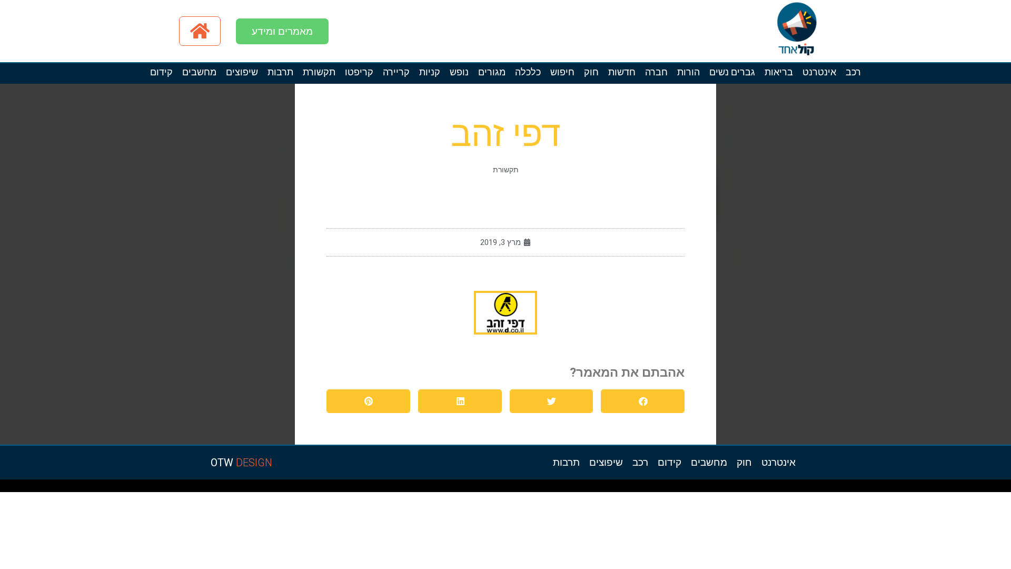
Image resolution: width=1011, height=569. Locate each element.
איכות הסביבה (836, 488)
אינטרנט (819, 71)
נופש (459, 71)
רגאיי (819, 488)
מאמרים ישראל (864, 488)
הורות (688, 71)
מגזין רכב (980, 488)
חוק (591, 71)
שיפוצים (242, 71)
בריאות (779, 71)
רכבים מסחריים (725, 488)
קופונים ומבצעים (991, 488)
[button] (643, 401)
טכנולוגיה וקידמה (901, 488)
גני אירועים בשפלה (887, 488)
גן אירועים (764, 488)
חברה (656, 71)
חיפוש (562, 71)
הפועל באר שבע (1005, 488)
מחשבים (199, 71)
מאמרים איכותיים (959, 488)
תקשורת (319, 71)
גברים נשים (732, 71)
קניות (429, 71)
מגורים (492, 71)
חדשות (622, 71)
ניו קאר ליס (745, 488)
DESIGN (241, 462)
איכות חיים (971, 488)
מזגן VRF (736, 488)
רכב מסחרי (853, 488)
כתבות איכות (922, 488)
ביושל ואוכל (946, 488)
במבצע (826, 488)
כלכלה (528, 71)
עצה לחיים (794, 488)
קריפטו (359, 71)
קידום (161, 71)
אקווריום (812, 488)
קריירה (396, 71)
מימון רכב (803, 488)
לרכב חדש (913, 488)
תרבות (280, 71)
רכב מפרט (875, 488)
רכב (853, 71)
